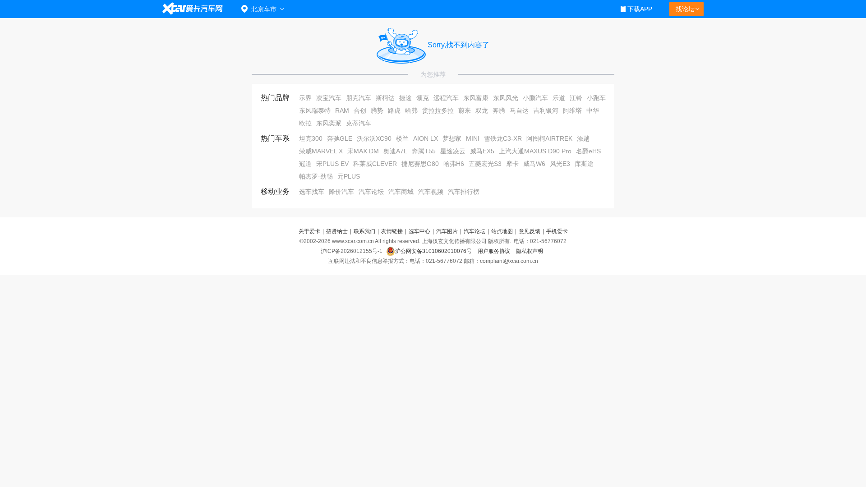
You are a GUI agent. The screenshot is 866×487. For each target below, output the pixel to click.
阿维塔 (572, 110)
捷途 (405, 97)
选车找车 (311, 191)
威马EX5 (482, 151)
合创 (360, 110)
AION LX (425, 138)
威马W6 (534, 163)
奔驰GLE (339, 138)
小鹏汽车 (535, 97)
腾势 (377, 110)
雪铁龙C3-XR (503, 138)
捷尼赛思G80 (420, 163)
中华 (592, 110)
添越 (583, 138)
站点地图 (502, 231)
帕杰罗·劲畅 (316, 176)
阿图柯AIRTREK (549, 138)
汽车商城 (401, 191)
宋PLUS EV (332, 163)
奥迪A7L (395, 151)
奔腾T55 (424, 151)
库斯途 (584, 163)
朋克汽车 (358, 97)
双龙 (481, 110)
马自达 (519, 110)
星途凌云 (452, 151)
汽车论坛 (371, 191)
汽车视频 (430, 191)
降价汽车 (341, 191)
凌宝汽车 (328, 97)
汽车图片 (447, 231)
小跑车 (596, 97)
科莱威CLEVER (375, 163)
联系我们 (364, 231)
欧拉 (305, 123)
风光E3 (560, 163)
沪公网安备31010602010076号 (434, 251)
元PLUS (348, 176)
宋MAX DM (363, 151)
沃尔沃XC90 (374, 138)
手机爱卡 (557, 231)
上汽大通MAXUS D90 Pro (535, 151)
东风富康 (475, 97)
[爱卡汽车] (192, 8)
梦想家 (451, 138)
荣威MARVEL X (321, 151)
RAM (342, 110)
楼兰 (402, 138)
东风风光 (505, 97)
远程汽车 (446, 97)
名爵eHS (588, 151)
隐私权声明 (529, 251)
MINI (472, 138)
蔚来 (464, 110)
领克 (422, 97)
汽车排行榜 (463, 191)
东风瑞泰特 (315, 110)
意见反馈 (529, 231)
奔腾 (499, 110)
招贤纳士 (337, 231)
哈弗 (411, 110)
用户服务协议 (494, 251)
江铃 (576, 97)
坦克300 (310, 138)
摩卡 (512, 163)
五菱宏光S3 (485, 163)
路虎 (394, 110)
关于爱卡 (309, 231)
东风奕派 (328, 123)
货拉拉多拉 (438, 110)
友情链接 (392, 231)
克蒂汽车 (358, 123)
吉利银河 (545, 110)
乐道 (559, 97)
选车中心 (419, 231)
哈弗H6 (453, 163)
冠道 (305, 163)
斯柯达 (385, 97)
